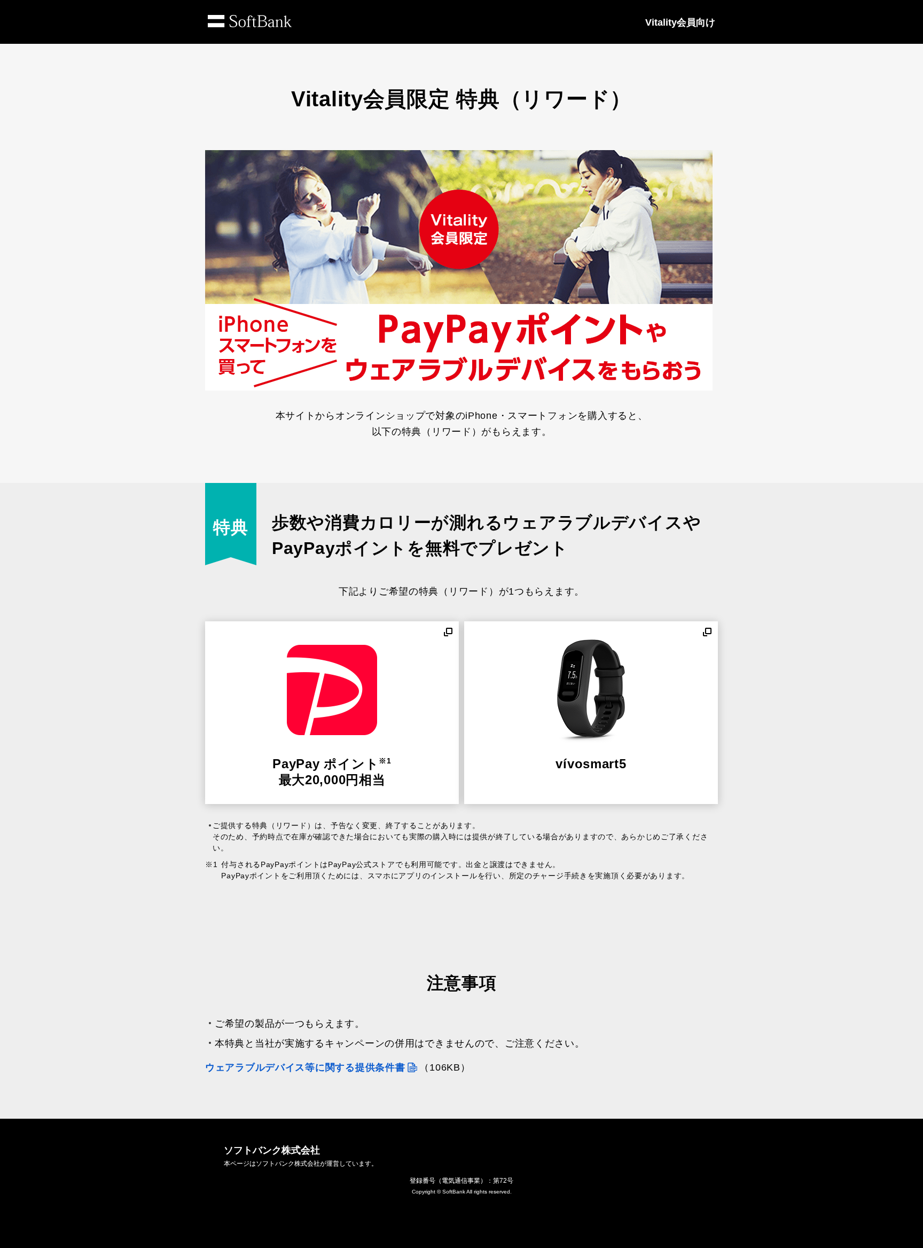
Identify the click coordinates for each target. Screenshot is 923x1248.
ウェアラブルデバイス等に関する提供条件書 (305, 1067)
